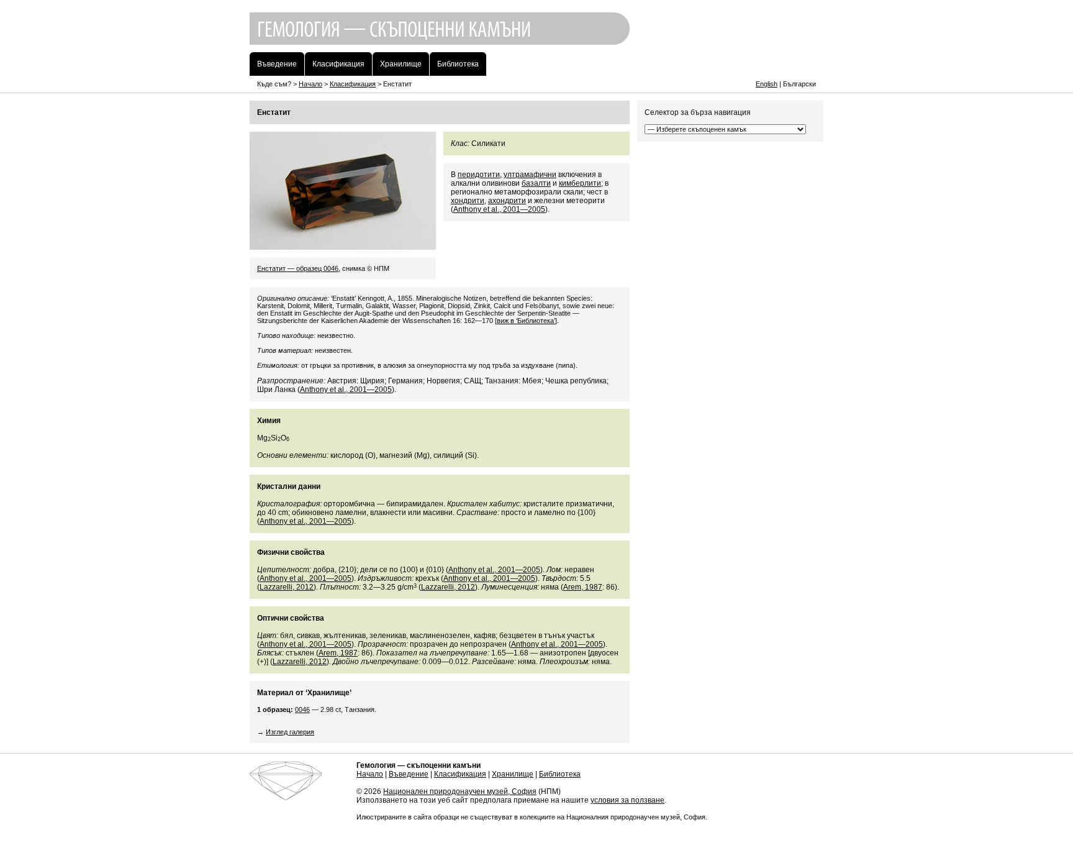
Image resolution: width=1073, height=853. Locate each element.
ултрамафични (530, 174)
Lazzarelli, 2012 (287, 587)
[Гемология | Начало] (536, 47)
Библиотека (560, 774)
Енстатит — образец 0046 (297, 268)
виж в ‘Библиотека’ (526, 320)
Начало (310, 84)
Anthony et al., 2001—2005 (499, 209)
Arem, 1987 (582, 587)
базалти (536, 183)
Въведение (408, 774)
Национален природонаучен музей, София (459, 791)
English (766, 84)
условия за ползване (627, 800)
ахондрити (507, 200)
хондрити (467, 200)
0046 (302, 709)
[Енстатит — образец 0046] (343, 245)
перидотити (479, 174)
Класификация (353, 84)
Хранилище (512, 774)
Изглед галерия (290, 732)
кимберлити (580, 183)
